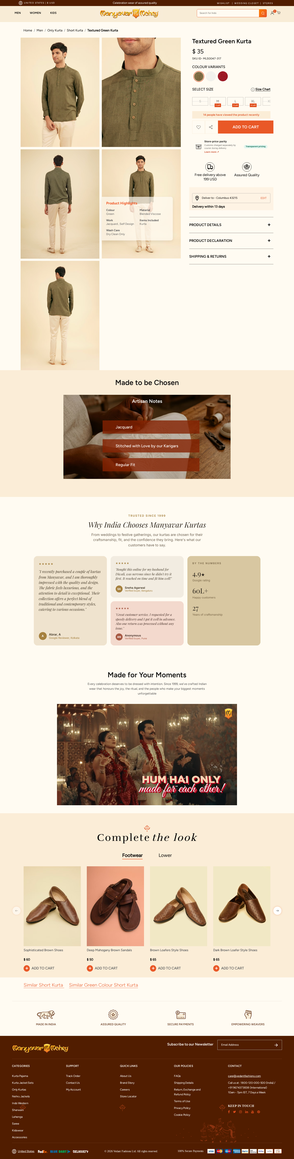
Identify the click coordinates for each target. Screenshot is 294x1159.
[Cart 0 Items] (279, 13)
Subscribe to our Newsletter (190, 1044)
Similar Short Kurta (44, 985)
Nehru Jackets (21, 1096)
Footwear (132, 855)
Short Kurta (75, 30)
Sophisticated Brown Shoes (43, 950)
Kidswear (17, 1130)
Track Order (73, 1076)
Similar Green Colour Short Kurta (103, 985)
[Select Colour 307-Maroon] (223, 77)
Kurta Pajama (20, 1076)
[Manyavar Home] (129, 13)
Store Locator (128, 1096)
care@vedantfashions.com (244, 1076)
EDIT (264, 198)
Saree (15, 1123)
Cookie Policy (182, 1115)
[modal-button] (231, 145)
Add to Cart (246, 127)
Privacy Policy (182, 1108)
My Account (73, 1089)
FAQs (177, 1076)
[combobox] (232, 13)
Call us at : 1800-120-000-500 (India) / (251, 1083)
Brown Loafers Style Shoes (169, 950)
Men (40, 30)
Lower (165, 855)
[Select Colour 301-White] (211, 77)
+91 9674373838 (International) (247, 1087)
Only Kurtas (19, 1089)
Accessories (19, 1137)
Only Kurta (54, 30)
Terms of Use (182, 1101)
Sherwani (17, 1110)
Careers (125, 1089)
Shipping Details (184, 1083)
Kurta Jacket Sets (22, 1083)
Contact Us (73, 1083)
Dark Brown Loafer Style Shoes (235, 950)
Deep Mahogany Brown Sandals (109, 950)
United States (26, 1151)
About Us (125, 1076)
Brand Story (127, 1083)
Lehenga (17, 1117)
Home (27, 30)
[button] (19, 13)
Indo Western (20, 1103)
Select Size (203, 89)
